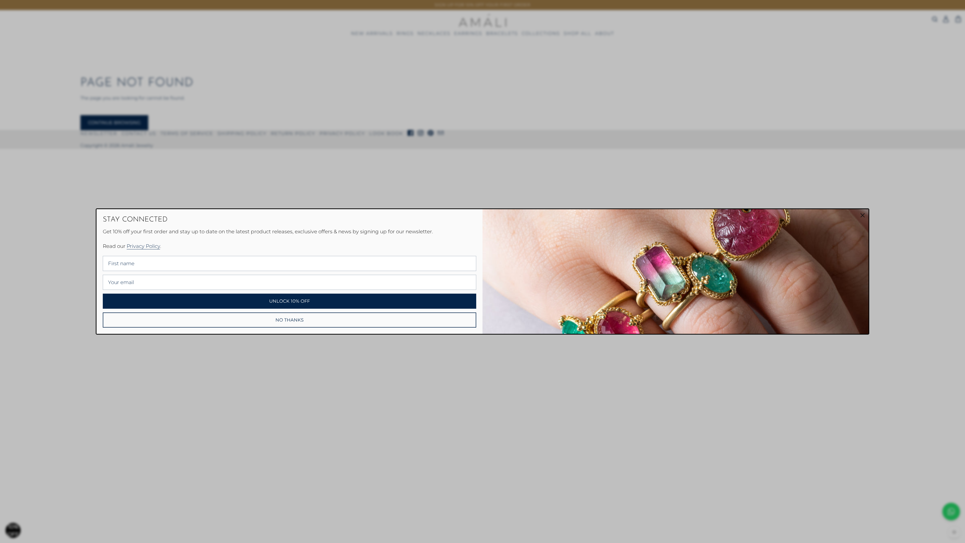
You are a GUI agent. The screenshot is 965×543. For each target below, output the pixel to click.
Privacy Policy (143, 246)
